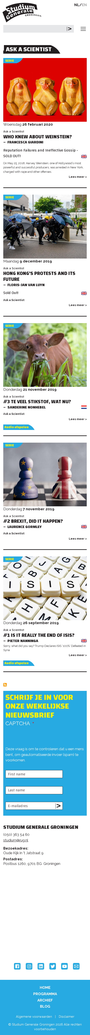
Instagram (29, 966)
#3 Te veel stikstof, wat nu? (37, 401)
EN (84, 5)
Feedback (47, 889)
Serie (9, 60)
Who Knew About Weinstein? (37, 136)
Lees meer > (78, 176)
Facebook (17, 966)
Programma (45, 994)
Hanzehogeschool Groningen (19, 944)
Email (76, 966)
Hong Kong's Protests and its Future (39, 276)
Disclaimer (66, 1016)
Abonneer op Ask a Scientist (5, 684)
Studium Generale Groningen (23, 12)
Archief (45, 1000)
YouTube (64, 966)
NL (76, 5)
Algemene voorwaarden (34, 1016)
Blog (45, 1006)
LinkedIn (41, 966)
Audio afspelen (16, 427)
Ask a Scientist (13, 131)
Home (45, 987)
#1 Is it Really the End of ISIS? (38, 635)
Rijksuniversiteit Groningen (19, 926)
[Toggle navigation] (83, 28)
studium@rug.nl (15, 840)
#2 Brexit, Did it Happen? (33, 521)
